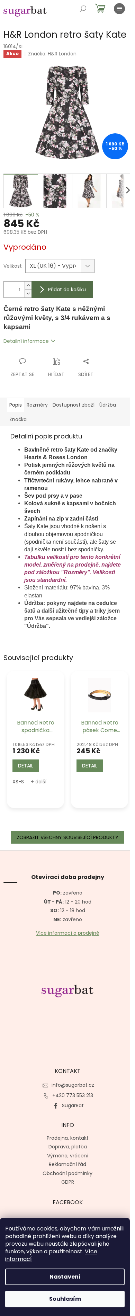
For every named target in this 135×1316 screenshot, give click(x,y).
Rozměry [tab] (37, 404)
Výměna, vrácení (67, 1155)
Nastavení (65, 1277)
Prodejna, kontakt (68, 1138)
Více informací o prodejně (67, 933)
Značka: (52, 53)
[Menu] (119, 9)
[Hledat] (83, 9)
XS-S (18, 781)
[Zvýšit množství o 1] (28, 286)
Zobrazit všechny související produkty (67, 837)
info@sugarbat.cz (73, 1085)
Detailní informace (26, 341)
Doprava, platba (67, 1146)
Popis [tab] (15, 404)
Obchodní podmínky (67, 1173)
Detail (25, 765)
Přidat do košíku (67, 289)
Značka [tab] (18, 419)
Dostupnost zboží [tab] (73, 404)
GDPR (67, 1182)
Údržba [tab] (107, 404)
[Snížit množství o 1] (28, 293)
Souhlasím (65, 1299)
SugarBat (73, 1105)
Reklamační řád (67, 1164)
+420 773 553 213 (72, 1095)
